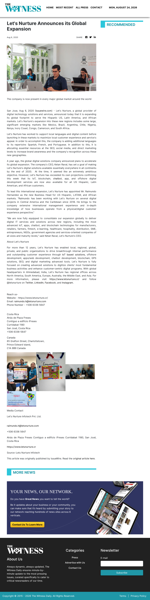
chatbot (57, 178)
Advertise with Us (75, 562)
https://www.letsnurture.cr (21, 446)
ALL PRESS (82, 7)
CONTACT (96, 7)
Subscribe (121, 572)
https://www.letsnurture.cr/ (64, 279)
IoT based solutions (73, 254)
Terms (122, 595)
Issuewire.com (44, 110)
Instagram (67, 282)
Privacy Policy (138, 595)
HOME (50, 7)
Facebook (50, 282)
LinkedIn (39, 282)
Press (75, 557)
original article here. (84, 458)
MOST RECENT (64, 7)
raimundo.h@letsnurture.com (30, 301)
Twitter (29, 282)
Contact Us (75, 568)
